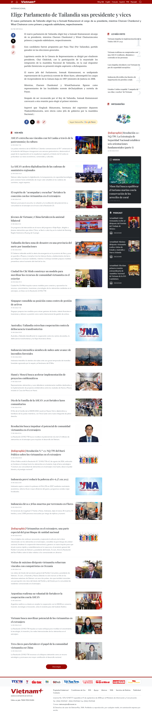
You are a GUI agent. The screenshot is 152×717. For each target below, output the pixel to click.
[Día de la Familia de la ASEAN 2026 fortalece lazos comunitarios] (88, 407)
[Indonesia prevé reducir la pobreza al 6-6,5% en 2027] (88, 486)
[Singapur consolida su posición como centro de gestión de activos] (88, 308)
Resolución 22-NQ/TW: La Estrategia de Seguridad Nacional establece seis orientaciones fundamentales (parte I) (124, 140)
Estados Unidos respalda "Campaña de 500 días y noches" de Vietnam (123, 90)
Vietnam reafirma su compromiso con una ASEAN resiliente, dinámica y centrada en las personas (123, 55)
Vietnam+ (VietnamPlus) (28, 2)
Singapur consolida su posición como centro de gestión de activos (41, 302)
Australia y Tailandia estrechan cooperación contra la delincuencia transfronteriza (40, 327)
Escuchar (117, 233)
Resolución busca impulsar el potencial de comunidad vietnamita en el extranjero (40, 427)
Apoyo (96, 690)
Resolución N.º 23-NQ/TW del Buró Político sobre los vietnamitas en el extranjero (38, 452)
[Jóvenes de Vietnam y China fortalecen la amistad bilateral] (88, 224)
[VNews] (27, 682)
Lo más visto (118, 34)
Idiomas (104, 690)
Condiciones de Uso (78, 690)
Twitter (13, 41)
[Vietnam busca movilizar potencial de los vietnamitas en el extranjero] (88, 625)
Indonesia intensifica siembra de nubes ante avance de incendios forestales (41, 351)
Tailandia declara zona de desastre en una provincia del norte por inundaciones (41, 244)
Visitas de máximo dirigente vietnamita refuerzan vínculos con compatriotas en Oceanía (38, 564)
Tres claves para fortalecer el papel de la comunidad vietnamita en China (39, 645)
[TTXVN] (17, 682)
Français (115, 2)
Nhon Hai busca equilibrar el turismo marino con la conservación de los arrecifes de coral (124, 192)
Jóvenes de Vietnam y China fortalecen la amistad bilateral (37, 218)
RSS (89, 690)
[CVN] (87, 682)
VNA (111, 690)
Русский (134, 2)
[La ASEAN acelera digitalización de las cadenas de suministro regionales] (88, 173)
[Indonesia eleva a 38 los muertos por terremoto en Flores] (88, 511)
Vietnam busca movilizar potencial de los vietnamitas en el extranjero (41, 619)
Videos (116, 159)
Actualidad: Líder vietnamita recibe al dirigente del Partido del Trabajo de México (117, 223)
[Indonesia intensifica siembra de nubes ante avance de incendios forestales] (88, 357)
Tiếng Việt (100, 2)
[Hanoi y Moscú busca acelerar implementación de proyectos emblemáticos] (88, 382)
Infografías (118, 104)
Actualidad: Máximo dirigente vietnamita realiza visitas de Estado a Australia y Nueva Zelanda (117, 247)
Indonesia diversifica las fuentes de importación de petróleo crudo (122, 78)
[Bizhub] (56, 682)
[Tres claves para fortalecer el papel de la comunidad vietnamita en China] (88, 651)
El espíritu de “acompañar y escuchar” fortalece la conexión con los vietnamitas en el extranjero (38, 194)
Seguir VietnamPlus (76, 122)
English (107, 2)
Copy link (13, 52)
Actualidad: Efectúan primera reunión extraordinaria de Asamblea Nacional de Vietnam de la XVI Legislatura (117, 272)
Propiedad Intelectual (60, 690)
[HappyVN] (134, 682)
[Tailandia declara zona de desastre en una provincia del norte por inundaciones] (88, 250)
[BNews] (47, 682)
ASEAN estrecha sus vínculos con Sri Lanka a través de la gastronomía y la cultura (42, 139)
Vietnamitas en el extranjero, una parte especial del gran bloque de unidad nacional (40, 530)
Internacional (18, 8)
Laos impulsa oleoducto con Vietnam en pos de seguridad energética (124, 66)
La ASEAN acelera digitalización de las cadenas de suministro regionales (38, 168)
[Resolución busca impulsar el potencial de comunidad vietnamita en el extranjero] (88, 433)
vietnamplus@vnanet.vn (67, 704)
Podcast (117, 213)
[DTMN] (103, 682)
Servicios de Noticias (123, 690)
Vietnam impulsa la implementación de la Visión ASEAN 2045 (124, 40)
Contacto (56, 693)
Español (122, 2)
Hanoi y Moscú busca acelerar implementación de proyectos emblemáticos (38, 376)
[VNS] (72, 682)
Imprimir (13, 47)
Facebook (13, 35)
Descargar (56, 666)
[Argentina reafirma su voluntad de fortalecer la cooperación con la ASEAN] (88, 600)
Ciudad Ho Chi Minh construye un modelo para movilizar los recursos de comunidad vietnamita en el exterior (40, 275)
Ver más (18, 132)
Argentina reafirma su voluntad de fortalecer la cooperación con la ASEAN (36, 595)
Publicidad (137, 690)
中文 (127, 2)
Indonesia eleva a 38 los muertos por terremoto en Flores (42, 503)
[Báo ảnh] (118, 682)
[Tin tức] (36, 682)
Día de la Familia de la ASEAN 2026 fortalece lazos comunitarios (38, 402)
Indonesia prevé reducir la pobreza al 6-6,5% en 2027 (39, 479)
